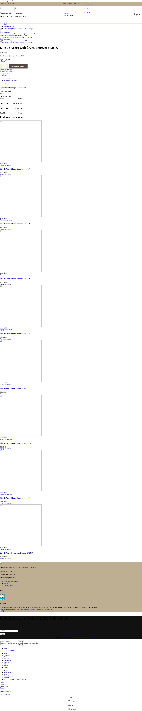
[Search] (131, 15)
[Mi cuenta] (128, 15)
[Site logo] (71, 15)
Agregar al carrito (18, 66)
